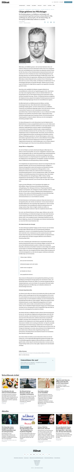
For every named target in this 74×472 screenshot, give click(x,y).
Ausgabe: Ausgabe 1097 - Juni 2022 (47, 9)
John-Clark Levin (13, 440)
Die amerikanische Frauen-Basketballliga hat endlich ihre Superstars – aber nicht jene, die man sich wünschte (64, 429)
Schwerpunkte (22, 5)
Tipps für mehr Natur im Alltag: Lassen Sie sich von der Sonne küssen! (63, 381)
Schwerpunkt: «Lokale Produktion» (33, 9)
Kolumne (57, 425)
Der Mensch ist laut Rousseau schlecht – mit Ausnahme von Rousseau (27, 392)
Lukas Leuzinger (23, 440)
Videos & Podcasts (41, 425)
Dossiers (28, 5)
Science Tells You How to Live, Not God (44, 427)
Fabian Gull (4, 402)
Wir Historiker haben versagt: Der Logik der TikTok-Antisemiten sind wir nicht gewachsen (9, 429)
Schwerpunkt (21, 9)
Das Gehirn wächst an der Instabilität (43, 391)
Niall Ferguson (5, 440)
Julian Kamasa (22, 21)
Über (54, 5)
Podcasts (40, 5)
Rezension (22, 425)
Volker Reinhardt (23, 402)
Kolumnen (34, 5)
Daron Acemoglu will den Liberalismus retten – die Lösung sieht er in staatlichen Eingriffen (26, 429)
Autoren (49, 5)
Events (44, 5)
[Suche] (52, 2)
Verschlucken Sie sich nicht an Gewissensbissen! (9, 391)
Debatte (3, 425)
